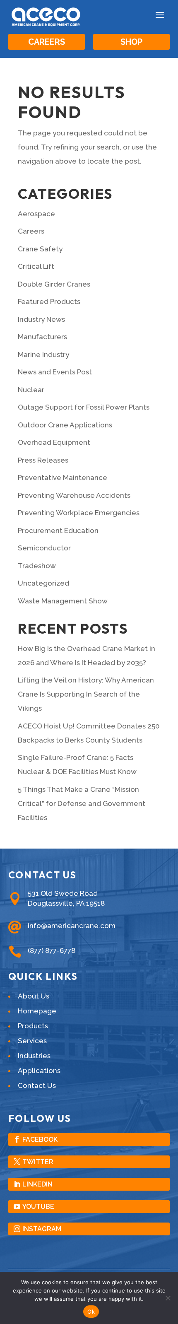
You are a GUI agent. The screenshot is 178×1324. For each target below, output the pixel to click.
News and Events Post (55, 372)
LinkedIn (37, 1184)
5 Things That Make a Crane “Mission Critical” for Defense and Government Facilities (81, 803)
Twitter (37, 1162)
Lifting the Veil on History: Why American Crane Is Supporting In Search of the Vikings (86, 694)
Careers (46, 42)
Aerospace (36, 214)
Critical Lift (36, 266)
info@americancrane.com (71, 925)
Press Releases (43, 460)
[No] (168, 1298)
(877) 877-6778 (51, 950)
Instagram (41, 1229)
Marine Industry (43, 354)
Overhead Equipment (54, 442)
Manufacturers (42, 337)
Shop (131, 42)
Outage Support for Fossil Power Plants (83, 407)
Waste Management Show (63, 601)
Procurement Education (58, 530)
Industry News (41, 319)
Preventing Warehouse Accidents (74, 495)
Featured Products (49, 301)
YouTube (38, 1207)
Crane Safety (40, 249)
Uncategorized (43, 583)
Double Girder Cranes (54, 284)
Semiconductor (44, 548)
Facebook (40, 1139)
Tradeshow (37, 566)
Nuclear (31, 390)
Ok (91, 1311)
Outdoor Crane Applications (65, 425)
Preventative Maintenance (62, 477)
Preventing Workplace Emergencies (79, 513)
